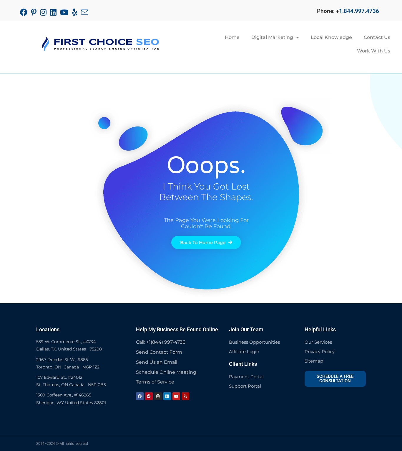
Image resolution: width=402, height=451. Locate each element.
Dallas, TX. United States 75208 (69, 349)
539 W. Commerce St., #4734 (66, 341)
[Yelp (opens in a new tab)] (74, 12)
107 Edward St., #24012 (59, 377)
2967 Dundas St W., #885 (62, 359)
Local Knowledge (331, 37)
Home (232, 37)
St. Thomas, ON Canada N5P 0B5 (71, 384)
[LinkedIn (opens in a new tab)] (53, 12)
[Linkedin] (167, 396)
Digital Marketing (272, 37)
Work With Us (373, 51)
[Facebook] (140, 396)
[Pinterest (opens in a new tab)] (33, 12)
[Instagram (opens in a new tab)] (43, 12)
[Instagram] (158, 396)
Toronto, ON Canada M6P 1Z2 (67, 367)
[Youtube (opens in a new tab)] (64, 12)
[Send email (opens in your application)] (84, 12)
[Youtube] (176, 396)
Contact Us (377, 37)
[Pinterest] (149, 396)
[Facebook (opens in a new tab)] (24, 12)
